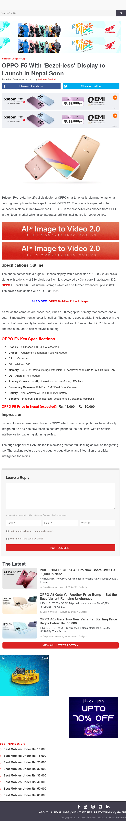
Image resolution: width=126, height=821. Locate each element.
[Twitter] (100, 806)
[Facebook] (79, 806)
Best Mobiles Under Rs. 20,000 (24, 762)
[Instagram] (93, 806)
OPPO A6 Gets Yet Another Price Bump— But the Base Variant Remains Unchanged (78, 596)
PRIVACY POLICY (104, 812)
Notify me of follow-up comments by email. (32, 531)
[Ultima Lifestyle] (93, 737)
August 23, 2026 (68, 587)
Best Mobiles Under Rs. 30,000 (24, 769)
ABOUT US (45, 812)
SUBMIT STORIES (81, 812)
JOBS (66, 812)
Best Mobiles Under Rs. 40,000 (24, 782)
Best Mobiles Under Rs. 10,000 (24, 749)
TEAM (57, 812)
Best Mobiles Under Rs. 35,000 (24, 775)
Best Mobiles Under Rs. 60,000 (24, 795)
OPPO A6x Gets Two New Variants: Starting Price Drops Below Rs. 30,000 (78, 621)
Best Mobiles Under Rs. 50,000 (24, 788)
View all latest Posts (60, 645)
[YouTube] (85, 806)
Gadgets (83, 587)
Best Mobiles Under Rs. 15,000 (24, 755)
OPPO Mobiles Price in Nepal (69, 301)
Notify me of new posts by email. (26, 538)
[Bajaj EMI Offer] (24, 695)
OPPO (6, 285)
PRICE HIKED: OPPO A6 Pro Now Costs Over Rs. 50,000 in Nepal (78, 572)
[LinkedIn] (107, 806)
